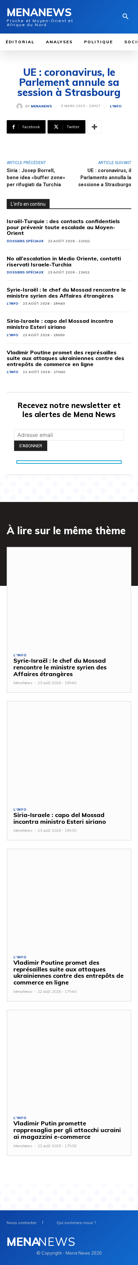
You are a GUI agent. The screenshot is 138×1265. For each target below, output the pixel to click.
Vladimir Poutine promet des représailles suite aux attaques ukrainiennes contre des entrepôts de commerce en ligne (65, 358)
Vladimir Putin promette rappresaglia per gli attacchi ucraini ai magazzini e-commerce (67, 1130)
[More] (94, 127)
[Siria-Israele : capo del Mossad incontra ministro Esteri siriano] (69, 751)
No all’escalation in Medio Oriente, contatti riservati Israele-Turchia (64, 261)
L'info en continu (28, 204)
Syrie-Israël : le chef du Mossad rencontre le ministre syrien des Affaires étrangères (66, 292)
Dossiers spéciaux (25, 241)
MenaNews (41, 106)
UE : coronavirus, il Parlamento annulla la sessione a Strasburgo (104, 177)
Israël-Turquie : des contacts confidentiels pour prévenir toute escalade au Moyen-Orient (63, 227)
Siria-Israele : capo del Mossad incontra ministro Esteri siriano (60, 323)
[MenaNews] (20, 106)
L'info (116, 106)
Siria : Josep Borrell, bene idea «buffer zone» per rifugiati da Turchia (36, 177)
